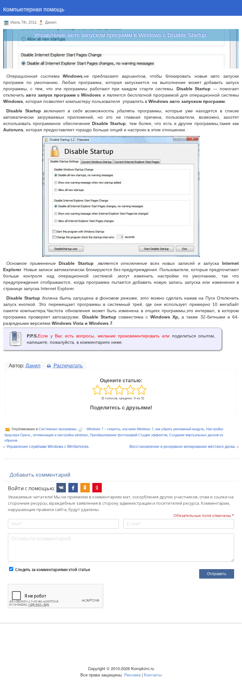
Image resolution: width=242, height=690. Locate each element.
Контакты (153, 675)
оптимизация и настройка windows (60, 435)
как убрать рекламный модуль (179, 429)
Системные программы (58, 429)
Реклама (132, 675)
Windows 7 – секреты (103, 429)
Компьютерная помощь (33, 9)
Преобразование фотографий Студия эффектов (128, 435)
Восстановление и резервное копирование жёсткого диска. (183, 446)
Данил (33, 365)
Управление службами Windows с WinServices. (47, 446)
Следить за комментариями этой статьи (52, 569)
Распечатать (67, 365)
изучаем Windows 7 (137, 429)
